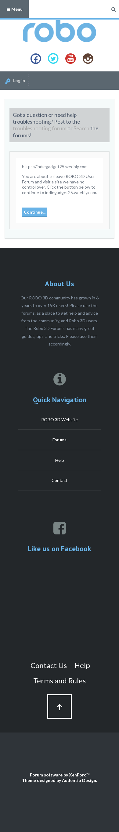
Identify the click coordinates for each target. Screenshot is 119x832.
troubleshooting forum (40, 128)
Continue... (34, 212)
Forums (59, 439)
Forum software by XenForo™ (59, 774)
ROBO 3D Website (59, 419)
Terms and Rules (59, 680)
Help (59, 460)
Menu (16, 9)
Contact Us (49, 665)
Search (81, 128)
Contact (59, 480)
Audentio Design (79, 780)
